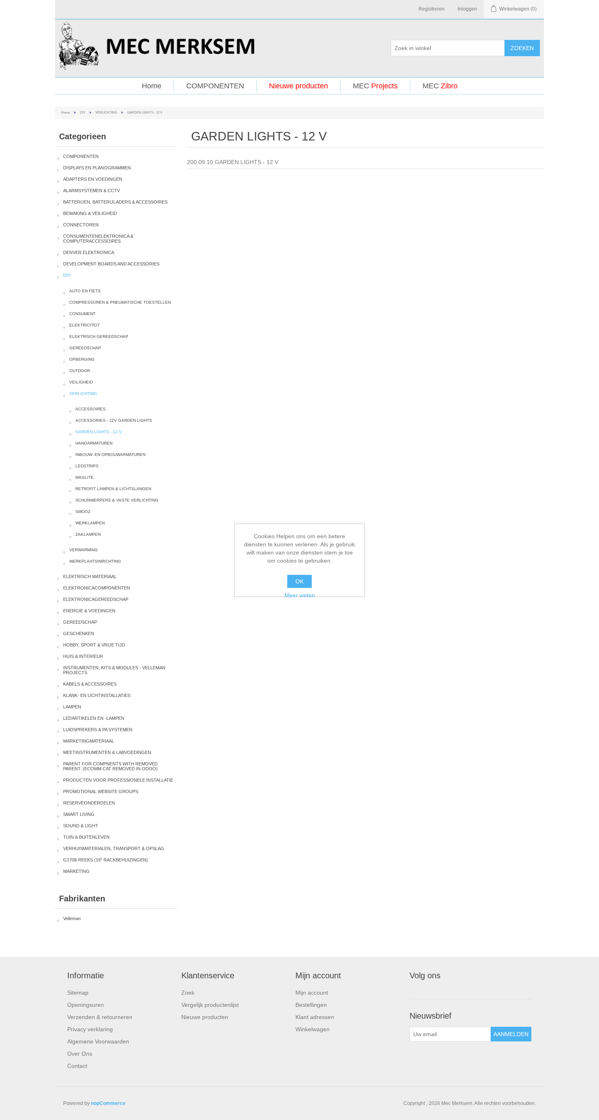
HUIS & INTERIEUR (83, 656)
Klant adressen (314, 1017)
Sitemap (77, 992)
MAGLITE (84, 477)
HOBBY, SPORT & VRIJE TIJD (94, 644)
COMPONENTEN (215, 86)
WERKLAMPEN (90, 523)
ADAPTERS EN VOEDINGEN (92, 179)
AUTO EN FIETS (85, 291)
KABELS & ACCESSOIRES (90, 684)
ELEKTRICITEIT (84, 325)
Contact (77, 1066)
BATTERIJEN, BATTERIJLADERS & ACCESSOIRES (115, 201)
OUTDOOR (79, 370)
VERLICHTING (106, 112)
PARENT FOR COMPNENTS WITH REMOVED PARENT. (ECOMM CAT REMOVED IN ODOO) (110, 766)
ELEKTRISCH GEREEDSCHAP (98, 336)
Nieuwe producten (298, 86)
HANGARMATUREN (93, 443)
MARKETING (76, 871)
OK (299, 581)
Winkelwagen (312, 1029)
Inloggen (467, 9)
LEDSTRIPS (87, 466)
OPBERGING (82, 359)
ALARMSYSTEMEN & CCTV (91, 190)
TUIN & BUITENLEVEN (86, 837)
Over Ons (79, 1053)
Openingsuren (85, 1005)
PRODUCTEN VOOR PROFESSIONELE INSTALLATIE (118, 780)
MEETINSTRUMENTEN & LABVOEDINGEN (107, 752)
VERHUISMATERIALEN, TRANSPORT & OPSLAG (113, 848)
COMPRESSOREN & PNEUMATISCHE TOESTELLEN (120, 302)
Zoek (187, 992)
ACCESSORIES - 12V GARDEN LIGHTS (113, 420)
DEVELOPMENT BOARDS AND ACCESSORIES (111, 263)
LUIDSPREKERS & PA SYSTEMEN (97, 729)
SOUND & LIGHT (80, 825)
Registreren (431, 9)
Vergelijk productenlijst (210, 1005)
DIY (82, 112)
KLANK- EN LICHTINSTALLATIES (96, 695)
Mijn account (311, 992)
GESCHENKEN (78, 633)
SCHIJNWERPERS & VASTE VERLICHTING (117, 500)
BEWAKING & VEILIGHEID (90, 213)
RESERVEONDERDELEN (89, 802)
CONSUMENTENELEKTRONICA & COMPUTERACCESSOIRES (98, 238)
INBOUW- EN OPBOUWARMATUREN (110, 454)
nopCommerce (108, 1103)
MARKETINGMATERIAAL (88, 741)
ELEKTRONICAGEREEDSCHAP (95, 599)
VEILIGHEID (81, 382)
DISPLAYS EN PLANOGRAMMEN (97, 167)
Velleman (72, 918)
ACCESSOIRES (90, 409)
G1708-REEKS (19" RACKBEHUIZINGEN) (105, 859)
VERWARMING (83, 550)
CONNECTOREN (81, 224)
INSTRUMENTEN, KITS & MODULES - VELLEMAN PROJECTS (114, 670)
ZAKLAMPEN (88, 534)
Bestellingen (311, 1005)
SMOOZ (82, 511)
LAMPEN (72, 706)
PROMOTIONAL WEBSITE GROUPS (100, 791)
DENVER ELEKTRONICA (88, 252)
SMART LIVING (79, 814)
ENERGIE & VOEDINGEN (89, 610)
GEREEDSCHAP (85, 348)
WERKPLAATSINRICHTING (95, 561)
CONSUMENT (82, 313)
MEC (375, 86)
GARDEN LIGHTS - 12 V (98, 432)
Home (151, 86)
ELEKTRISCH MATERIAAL (90, 576)
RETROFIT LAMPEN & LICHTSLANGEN (113, 489)
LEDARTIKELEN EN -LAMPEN (93, 718)
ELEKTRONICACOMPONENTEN (96, 587)
